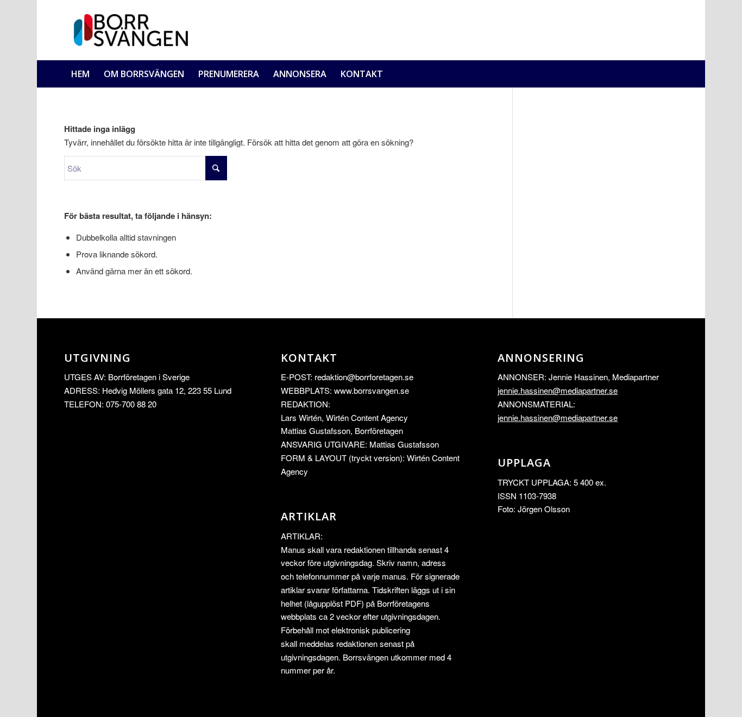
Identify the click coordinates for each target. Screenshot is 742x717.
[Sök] (671, 73)
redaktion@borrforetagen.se (364, 376)
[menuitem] (80, 73)
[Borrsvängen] (134, 30)
